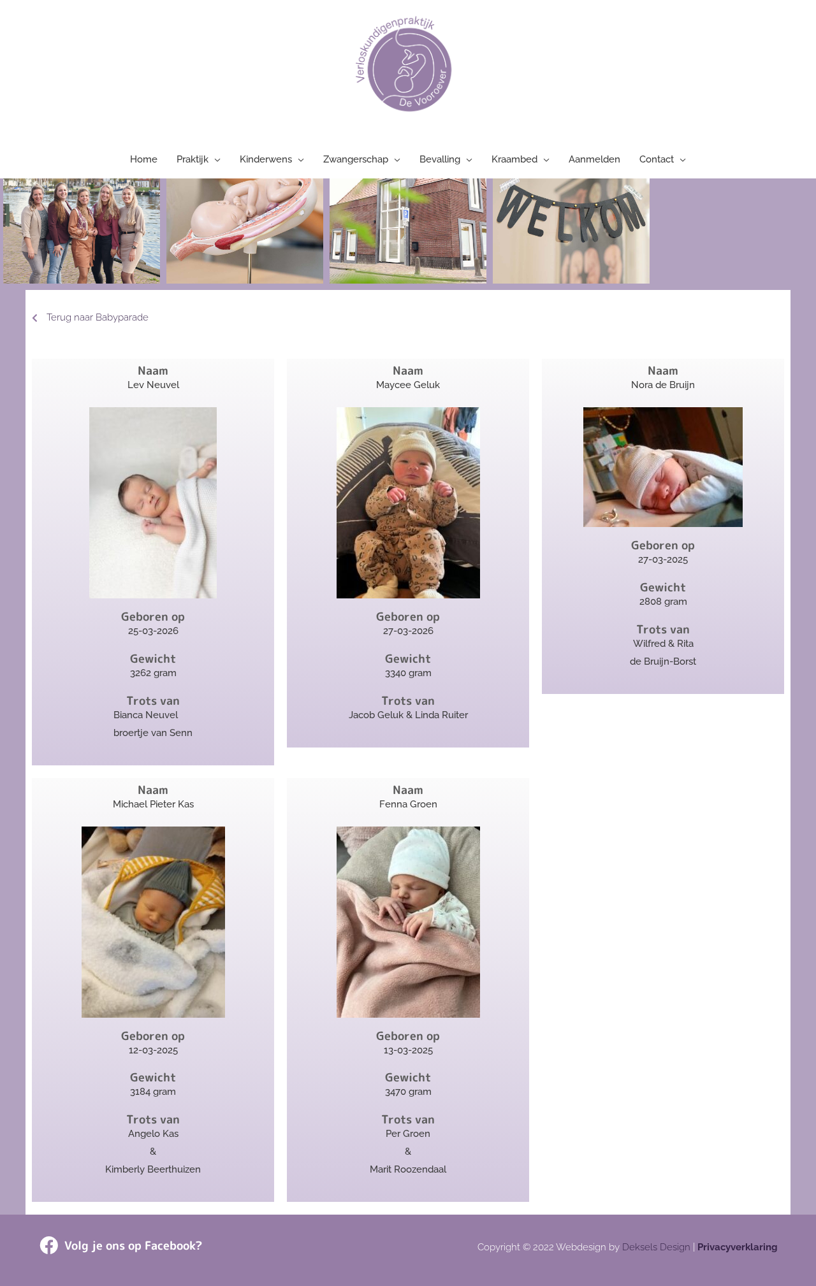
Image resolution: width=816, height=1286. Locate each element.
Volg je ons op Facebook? (133, 1245)
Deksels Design (656, 1247)
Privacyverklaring (737, 1247)
